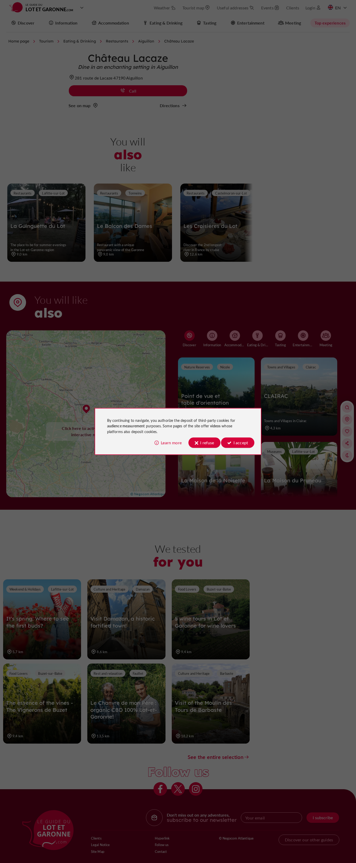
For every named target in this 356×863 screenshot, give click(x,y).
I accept (241, 442)
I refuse (207, 442)
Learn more (171, 442)
